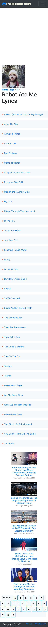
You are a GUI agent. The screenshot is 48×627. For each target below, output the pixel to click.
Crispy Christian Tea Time (17, 172)
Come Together (12, 162)
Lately (7, 259)
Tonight (8, 366)
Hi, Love (8, 201)
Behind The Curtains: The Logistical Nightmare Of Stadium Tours (24, 500)
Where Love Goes (13, 414)
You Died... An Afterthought (18, 424)
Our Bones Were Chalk (15, 279)
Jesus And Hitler (12, 230)
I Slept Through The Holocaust (19, 211)
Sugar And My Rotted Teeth (18, 308)
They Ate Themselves (15, 327)
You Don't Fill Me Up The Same (20, 433)
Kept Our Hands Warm (15, 250)
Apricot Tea (10, 143)
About (43, 624)
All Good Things (12, 133)
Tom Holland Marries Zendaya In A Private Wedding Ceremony (24, 586)
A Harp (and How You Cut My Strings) (23, 114)
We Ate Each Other (13, 395)
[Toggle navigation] (42, 3)
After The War (11, 124)
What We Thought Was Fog (17, 404)
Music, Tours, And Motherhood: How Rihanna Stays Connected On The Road (24, 557)
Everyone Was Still (13, 182)
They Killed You (12, 337)
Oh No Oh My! (11, 269)
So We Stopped (12, 298)
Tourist (7, 375)
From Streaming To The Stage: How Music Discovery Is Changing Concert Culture (24, 471)
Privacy (29, 624)
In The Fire (9, 220)
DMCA (37, 624)
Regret (7, 288)
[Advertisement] (24, 33)
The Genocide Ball (13, 317)
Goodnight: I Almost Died (17, 191)
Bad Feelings (10, 153)
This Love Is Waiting (14, 346)
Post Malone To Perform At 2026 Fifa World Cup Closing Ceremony (24, 528)
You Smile (9, 443)
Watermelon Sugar (13, 385)
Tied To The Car (12, 356)
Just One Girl (10, 240)
